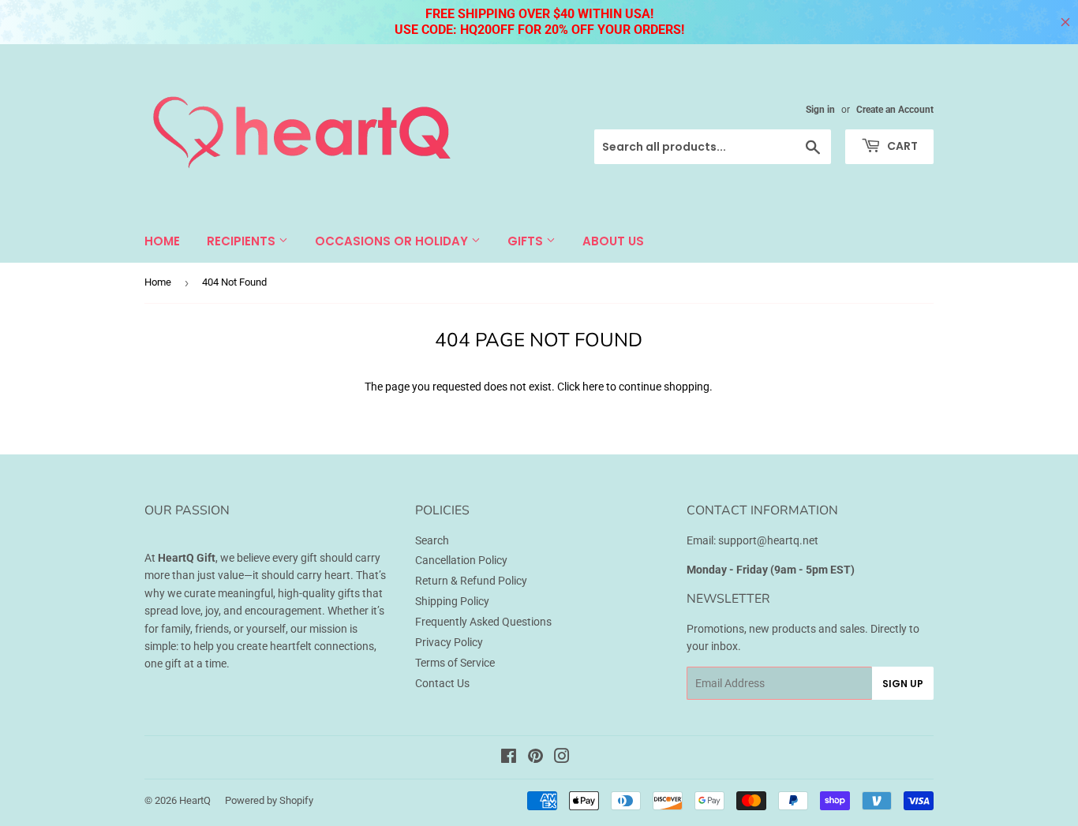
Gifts (526, 241)
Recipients (243, 241)
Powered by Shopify (269, 800)
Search (432, 540)
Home (162, 241)
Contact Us (442, 683)
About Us (613, 241)
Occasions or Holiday (393, 241)
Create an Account (895, 109)
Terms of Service (455, 662)
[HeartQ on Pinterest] (535, 758)
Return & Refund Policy (471, 580)
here (593, 386)
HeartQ (195, 800)
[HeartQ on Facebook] (508, 758)
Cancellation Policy (461, 560)
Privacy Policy (449, 642)
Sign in (820, 109)
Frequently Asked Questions (483, 621)
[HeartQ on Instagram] (562, 758)
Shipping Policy (452, 601)
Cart (901, 146)
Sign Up (902, 683)
